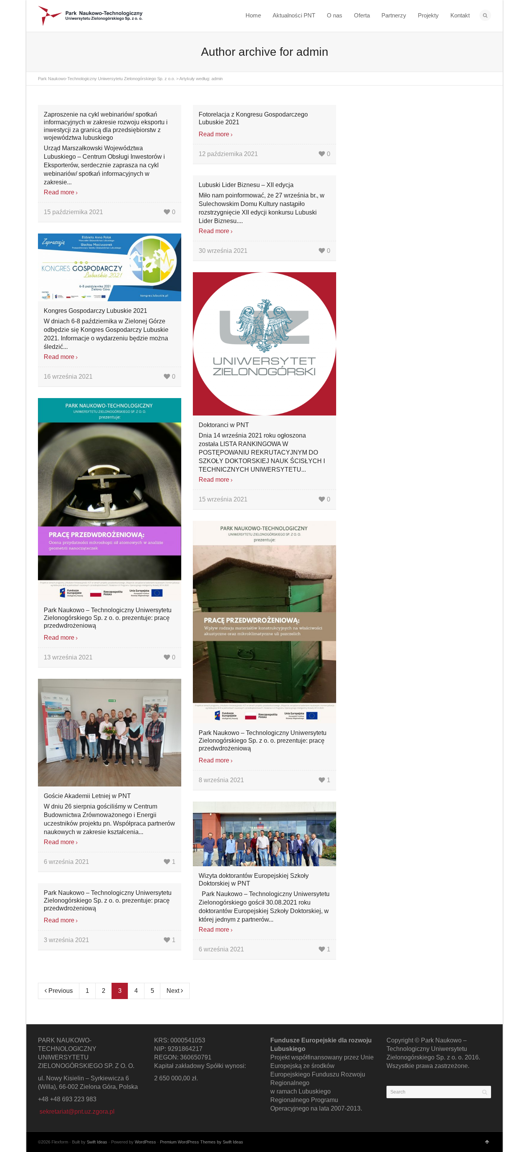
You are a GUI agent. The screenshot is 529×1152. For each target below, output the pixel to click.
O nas (334, 15)
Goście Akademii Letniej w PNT (87, 796)
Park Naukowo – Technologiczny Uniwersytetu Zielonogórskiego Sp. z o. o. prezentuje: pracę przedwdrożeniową (108, 618)
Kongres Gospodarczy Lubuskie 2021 (95, 310)
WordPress (145, 1142)
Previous (60, 990)
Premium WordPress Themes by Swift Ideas (201, 1142)
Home (253, 15)
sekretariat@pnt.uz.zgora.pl (77, 1111)
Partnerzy (393, 15)
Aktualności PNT (294, 15)
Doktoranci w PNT (224, 425)
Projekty (428, 15)
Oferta (362, 15)
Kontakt (460, 15)
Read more (59, 192)
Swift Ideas (97, 1142)
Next (174, 990)
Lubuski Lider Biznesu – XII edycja (246, 185)
